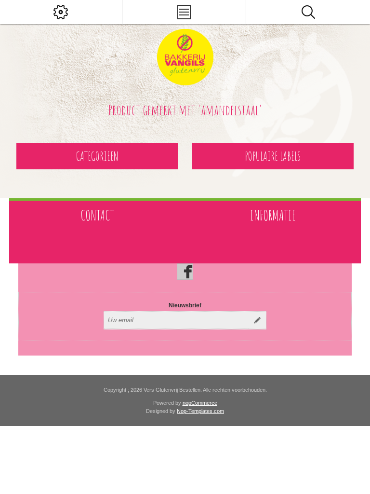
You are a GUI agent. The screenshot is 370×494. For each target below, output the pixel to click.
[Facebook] (185, 271)
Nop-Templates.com (200, 411)
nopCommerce (200, 403)
